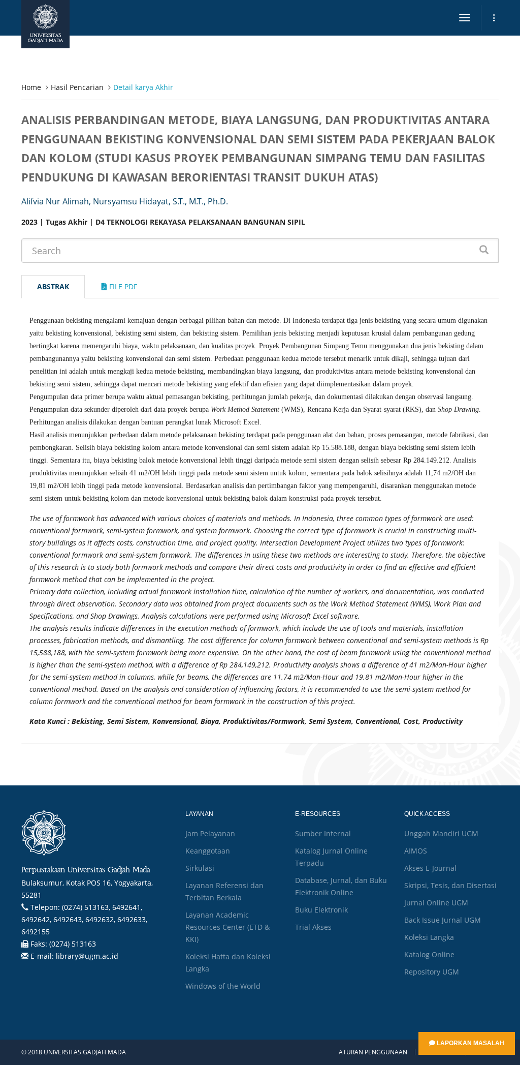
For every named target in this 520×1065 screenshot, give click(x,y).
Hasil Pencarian (77, 87)
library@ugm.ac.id (87, 956)
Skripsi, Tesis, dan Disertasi (450, 885)
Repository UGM (431, 972)
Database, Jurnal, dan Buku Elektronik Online (341, 886)
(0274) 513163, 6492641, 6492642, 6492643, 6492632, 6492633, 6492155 (84, 919)
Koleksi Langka (429, 937)
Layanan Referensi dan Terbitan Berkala (224, 891)
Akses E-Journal (430, 868)
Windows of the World (223, 986)
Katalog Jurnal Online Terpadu (331, 857)
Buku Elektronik (321, 910)
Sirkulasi (199, 868)
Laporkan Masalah (469, 1043)
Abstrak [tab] (53, 286)
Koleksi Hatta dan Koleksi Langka (228, 962)
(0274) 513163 (72, 944)
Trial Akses (313, 927)
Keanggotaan (207, 851)
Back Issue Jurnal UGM (442, 920)
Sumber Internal (323, 833)
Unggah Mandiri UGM (441, 833)
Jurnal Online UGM (436, 902)
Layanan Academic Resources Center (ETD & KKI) (227, 927)
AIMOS (415, 851)
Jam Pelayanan (210, 833)
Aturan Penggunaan (373, 1052)
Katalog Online (429, 954)
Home (31, 87)
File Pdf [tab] (122, 286)
